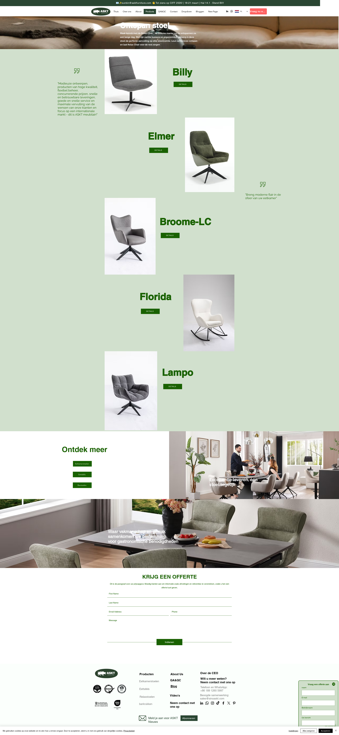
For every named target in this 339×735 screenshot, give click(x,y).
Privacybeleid (129, 730)
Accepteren (325, 730)
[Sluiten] (335, 731)
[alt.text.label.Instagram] (212, 703)
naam (304, 687)
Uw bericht (306, 718)
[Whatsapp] (231, 11)
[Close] (333, 684)
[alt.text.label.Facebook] (223, 703)
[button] (186, 11)
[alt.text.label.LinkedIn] (227, 11)
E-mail (304, 698)
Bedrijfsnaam (307, 708)
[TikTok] (218, 703)
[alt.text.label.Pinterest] (234, 703)
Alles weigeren (309, 730)
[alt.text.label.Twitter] (229, 703)
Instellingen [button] (293, 730)
